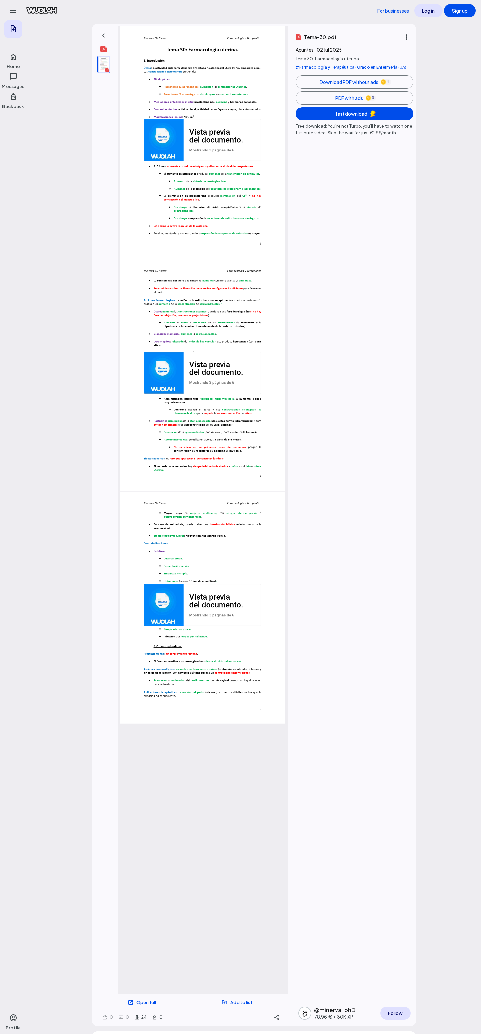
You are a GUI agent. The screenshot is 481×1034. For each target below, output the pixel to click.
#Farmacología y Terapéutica (325, 67)
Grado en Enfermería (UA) (381, 67)
